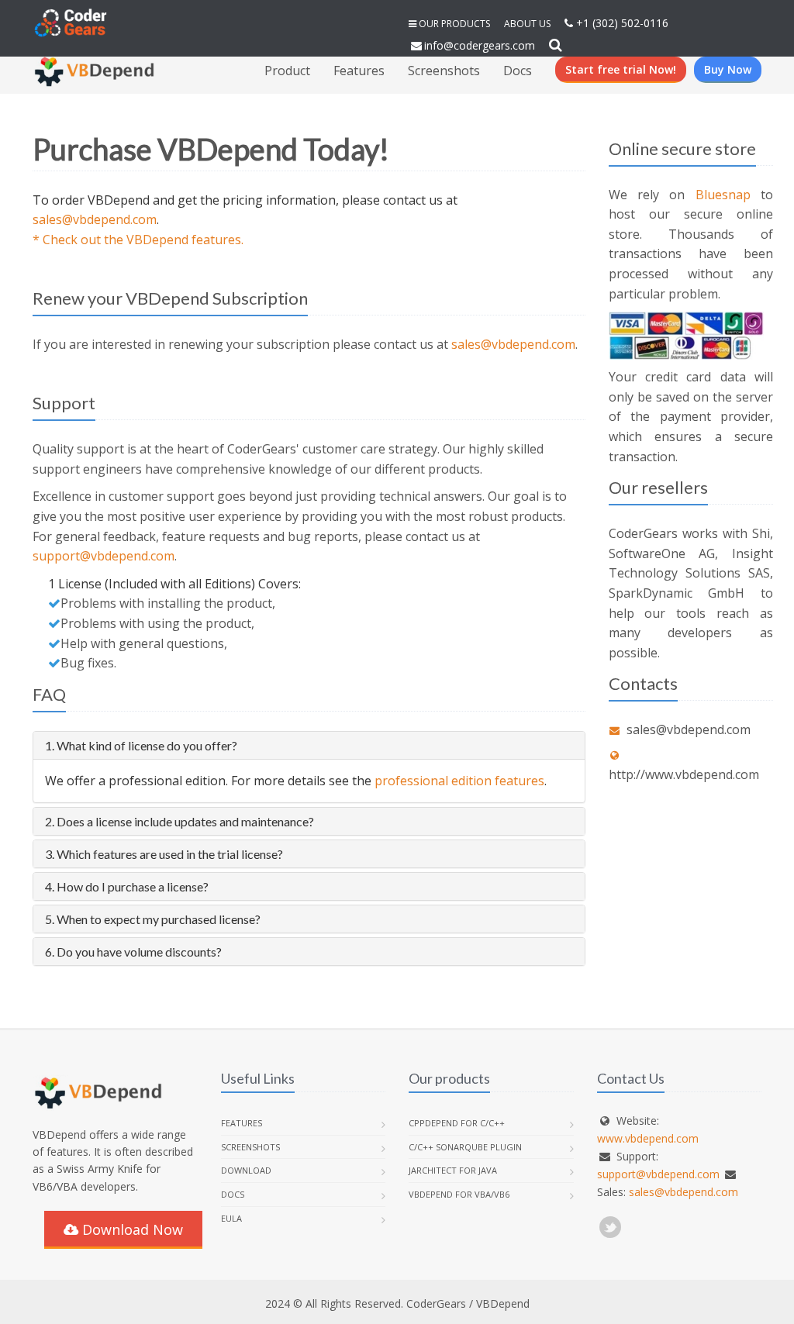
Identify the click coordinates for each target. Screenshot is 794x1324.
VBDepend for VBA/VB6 (459, 1194)
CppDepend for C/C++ (457, 1123)
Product (287, 70)
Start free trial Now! (620, 69)
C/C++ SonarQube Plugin (465, 1147)
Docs (517, 70)
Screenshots (444, 70)
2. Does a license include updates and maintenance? (179, 821)
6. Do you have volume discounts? (133, 951)
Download (246, 1170)
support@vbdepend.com (103, 555)
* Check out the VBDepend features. (138, 239)
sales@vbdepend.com (95, 219)
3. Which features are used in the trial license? (164, 853)
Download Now (130, 1229)
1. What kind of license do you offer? (141, 745)
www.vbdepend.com (648, 1138)
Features (359, 70)
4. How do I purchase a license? (127, 886)
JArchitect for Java (453, 1170)
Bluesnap (723, 194)
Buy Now (727, 69)
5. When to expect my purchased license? (153, 919)
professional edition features (459, 780)
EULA (231, 1218)
